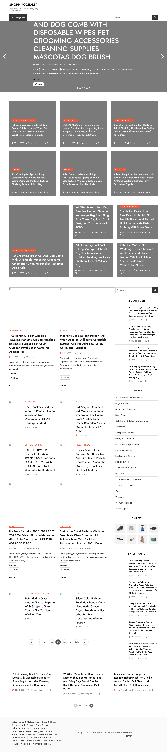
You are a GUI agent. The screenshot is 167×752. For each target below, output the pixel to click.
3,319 (76, 641)
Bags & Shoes (122, 403)
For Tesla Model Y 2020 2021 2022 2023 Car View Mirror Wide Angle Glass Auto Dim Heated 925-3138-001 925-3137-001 (32, 537)
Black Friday (30, 402)
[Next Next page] (85, 642)
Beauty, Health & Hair (125, 409)
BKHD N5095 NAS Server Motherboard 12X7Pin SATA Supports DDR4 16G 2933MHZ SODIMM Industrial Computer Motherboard (40, 460)
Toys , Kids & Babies (123, 120)
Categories (20, 17)
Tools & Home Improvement (37, 593)
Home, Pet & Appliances (24, 120)
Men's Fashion (70, 120)
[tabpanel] (83, 56)
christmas (119, 170)
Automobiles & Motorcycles (73, 331)
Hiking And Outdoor (18, 331)
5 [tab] (87, 88)
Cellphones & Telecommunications (132, 420)
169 (65, 641)
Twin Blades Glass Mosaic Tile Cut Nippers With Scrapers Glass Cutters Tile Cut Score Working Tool (40, 606)
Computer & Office (33, 445)
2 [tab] (79, 88)
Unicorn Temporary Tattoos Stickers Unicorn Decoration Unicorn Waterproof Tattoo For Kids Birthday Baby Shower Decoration (142, 628)
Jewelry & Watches (84, 593)
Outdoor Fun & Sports (125, 467)
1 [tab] (77, 88)
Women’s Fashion (42, 744)
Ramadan (80, 402)
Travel (16, 170)
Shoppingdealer (23, 4)
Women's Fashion (123, 502)
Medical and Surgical (125, 456)
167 (52, 641)
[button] (120, 528)
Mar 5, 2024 (41, 64)
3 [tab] (82, 88)
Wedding (68, 170)
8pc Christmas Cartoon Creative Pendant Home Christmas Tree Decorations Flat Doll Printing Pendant (40, 415)
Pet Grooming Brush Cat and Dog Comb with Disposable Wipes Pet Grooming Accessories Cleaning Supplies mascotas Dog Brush (78, 36)
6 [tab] (89, 88)
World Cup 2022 (16, 526)
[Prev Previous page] (31, 642)
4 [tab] (84, 88)
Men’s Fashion (19, 737)
